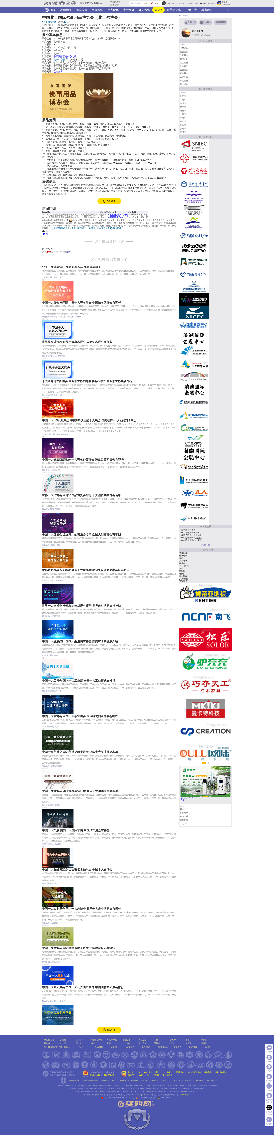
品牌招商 (66, 9)
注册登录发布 (179, 1072)
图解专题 (184, 820)
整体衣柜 (188, 568)
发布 (204, 3)
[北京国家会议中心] (194, 325)
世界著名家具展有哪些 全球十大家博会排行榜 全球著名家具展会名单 (85, 570)
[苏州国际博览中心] (194, 505)
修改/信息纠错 (109, 1075)
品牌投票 (81, 9)
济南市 (183, 128)
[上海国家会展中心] (194, 158)
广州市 (183, 100)
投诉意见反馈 (95, 1075)
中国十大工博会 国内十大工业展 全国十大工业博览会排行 (78, 680)
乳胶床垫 (54, 580)
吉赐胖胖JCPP (73, 1080)
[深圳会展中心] (194, 184)
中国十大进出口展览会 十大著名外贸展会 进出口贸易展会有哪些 (83, 459)
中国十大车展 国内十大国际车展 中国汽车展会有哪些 (75, 830)
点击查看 (58, 71)
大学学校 (177, 1080)
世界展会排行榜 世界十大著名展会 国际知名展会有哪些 (77, 341)
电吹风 (53, 766)
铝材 (58, 616)
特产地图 (210, 1080)
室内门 (204, 1040)
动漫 (44, 655)
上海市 (183, 92)
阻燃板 (157, 1043)
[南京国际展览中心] (194, 467)
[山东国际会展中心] (194, 364)
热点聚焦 (113, 9)
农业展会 (184, 70)
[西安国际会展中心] (194, 209)
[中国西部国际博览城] (194, 402)
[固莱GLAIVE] (210, 754)
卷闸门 (204, 1043)
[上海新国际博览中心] (194, 145)
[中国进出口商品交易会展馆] (194, 171)
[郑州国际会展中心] (194, 299)
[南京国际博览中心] (194, 351)
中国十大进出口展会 (191, 540)
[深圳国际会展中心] (194, 197)
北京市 (57, 59)
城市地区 (207, 9)
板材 (186, 566)
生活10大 (191, 9)
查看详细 (110, 201)
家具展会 (184, 80)
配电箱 (67, 1047)
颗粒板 (79, 1043)
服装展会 (184, 52)
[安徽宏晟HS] (210, 708)
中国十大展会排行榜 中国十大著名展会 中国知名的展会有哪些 (81, 302)
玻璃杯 (187, 563)
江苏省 (79, 1040)
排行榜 (157, 1072)
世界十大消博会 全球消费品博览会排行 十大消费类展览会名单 (81, 495)
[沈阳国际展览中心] (194, 287)
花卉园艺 (54, 1001)
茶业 (44, 727)
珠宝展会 (184, 55)
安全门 (63, 1043)
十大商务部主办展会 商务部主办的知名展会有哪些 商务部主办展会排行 (87, 381)
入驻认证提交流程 (194, 1072)
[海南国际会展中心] (194, 454)
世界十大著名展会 (190, 532)
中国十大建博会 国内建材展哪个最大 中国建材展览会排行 (78, 948)
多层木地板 (112, 1040)
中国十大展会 (188, 530)
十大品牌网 (122, 1080)
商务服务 (54, 395)
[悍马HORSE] (210, 639)
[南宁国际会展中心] (194, 518)
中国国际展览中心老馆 (65, 56)
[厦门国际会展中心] (194, 312)
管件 (156, 1040)
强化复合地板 (190, 581)
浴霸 (58, 962)
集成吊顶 (146, 1047)
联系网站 (185, 1095)
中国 (60, 395)
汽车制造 (50, 844)
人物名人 (188, 1080)
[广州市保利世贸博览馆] (194, 261)
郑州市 (183, 118)
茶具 (56, 727)
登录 (191, 3)
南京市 (183, 121)
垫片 (109, 1043)
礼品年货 (184, 66)
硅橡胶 (63, 1040)
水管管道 (188, 571)
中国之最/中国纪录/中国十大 (69, 317)
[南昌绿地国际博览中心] (194, 428)
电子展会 (184, 84)
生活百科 (184, 823)
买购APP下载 (143, 1075)
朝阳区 (64, 59)
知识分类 (182, 3)
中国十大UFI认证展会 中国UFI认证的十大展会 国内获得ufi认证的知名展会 (89, 420)
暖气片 (173, 1040)
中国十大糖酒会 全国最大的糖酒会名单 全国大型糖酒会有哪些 (81, 534)
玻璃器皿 (127, 1040)
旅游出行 (166, 1080)
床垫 (172, 1043)
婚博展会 (184, 59)
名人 (182, 805)
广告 (183, 800)
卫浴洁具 (130, 1047)
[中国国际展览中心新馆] (194, 274)
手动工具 (178, 1047)
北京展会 (46, 277)
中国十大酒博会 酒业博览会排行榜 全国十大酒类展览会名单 (80, 791)
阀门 (93, 1043)
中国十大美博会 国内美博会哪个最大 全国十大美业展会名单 (80, 751)
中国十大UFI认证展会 (192, 538)
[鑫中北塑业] (210, 685)
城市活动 (54, 317)
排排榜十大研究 (134, 1072)
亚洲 (52, 470)
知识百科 (154, 1080)
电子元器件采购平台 (53, 1047)
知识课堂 (144, 9)
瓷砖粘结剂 (143, 1040)
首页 (52, 9)
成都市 (183, 107)
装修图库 (184, 813)
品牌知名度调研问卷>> (115, 3)
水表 (186, 561)
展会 (157, 9)
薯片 (56, 883)
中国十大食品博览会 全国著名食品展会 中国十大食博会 (77, 869)
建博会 (45, 616)
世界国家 (62, 356)
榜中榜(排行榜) (108, 1080)
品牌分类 (174, 3)
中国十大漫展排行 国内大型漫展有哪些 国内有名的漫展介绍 (80, 641)
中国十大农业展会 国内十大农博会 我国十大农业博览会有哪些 (81, 908)
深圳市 (183, 103)
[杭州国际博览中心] (194, 479)
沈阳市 (183, 114)
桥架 (188, 1040)
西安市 (183, 110)
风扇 (52, 509)
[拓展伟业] (210, 731)
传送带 (187, 553)
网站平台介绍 (167, 1075)
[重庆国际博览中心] (194, 441)
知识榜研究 (147, 1072)
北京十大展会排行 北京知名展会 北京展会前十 (71, 267)
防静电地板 (189, 573)
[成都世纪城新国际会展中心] (194, 248)
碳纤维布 (188, 579)
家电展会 (184, 73)
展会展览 (54, 277)
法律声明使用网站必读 (147, 1098)
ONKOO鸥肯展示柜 (90, 1080)
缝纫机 (53, 691)
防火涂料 (188, 555)
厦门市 (183, 132)
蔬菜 (56, 923)
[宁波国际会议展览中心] (194, 377)
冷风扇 (57, 509)
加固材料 (188, 576)
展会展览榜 (183, 15)
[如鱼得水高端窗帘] (210, 662)
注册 (197, 3)
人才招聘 (155, 1075)
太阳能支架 (49, 1040)
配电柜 (47, 1043)
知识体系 (184, 816)
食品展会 (184, 62)
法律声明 (131, 1075)
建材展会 (184, 44)
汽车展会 (184, 48)
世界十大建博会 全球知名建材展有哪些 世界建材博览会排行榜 (81, 605)
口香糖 (57, 545)
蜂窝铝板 (127, 1043)
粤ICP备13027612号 (126, 1098)
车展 (44, 844)
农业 (52, 923)
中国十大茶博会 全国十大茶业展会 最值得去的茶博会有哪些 (80, 716)
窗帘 (81, 1047)
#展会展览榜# (49, 22)
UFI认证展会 (47, 434)
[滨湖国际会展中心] (194, 338)
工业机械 (184, 77)
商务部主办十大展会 (191, 535)
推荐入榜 (207, 1072)
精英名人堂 (174, 9)
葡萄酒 (57, 805)
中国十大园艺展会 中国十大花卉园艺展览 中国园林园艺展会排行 (83, 987)
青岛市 (183, 125)
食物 (44, 883)
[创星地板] (210, 594)
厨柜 (60, 580)
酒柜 (52, 545)
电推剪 (59, 766)
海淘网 (57, 470)
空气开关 (142, 1043)
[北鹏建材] (210, 617)
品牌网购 (97, 9)
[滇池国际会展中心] (194, 389)
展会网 (144, 1080)
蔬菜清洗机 (163, 1047)
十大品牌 (128, 9)
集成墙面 (193, 1047)
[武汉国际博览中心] (194, 415)
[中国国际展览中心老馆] (194, 235)
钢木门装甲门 (97, 1040)
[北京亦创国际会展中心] (194, 492)
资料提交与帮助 (220, 1072)
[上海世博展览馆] (194, 222)
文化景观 (62, 1001)
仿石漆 (114, 1047)
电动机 (59, 691)
